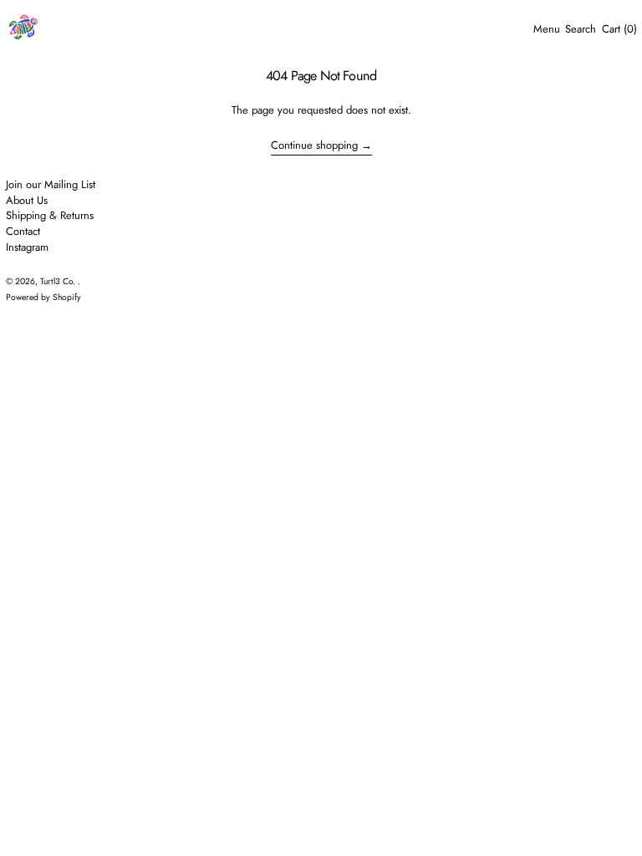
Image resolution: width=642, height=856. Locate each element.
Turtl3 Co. (59, 281)
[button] (580, 29)
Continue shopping (314, 146)
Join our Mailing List (50, 184)
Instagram (27, 247)
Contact (23, 231)
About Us (27, 200)
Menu (546, 29)
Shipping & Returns (50, 215)
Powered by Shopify (43, 297)
